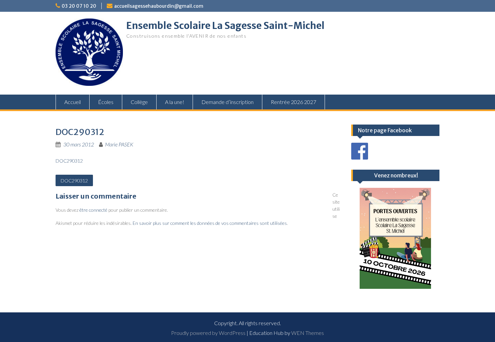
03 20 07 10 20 (79, 6)
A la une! (174, 102)
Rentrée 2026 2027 (293, 102)
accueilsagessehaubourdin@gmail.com (158, 6)
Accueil (72, 102)
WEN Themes (307, 333)
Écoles (105, 102)
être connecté (93, 210)
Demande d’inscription (227, 102)
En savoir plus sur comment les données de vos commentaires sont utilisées (210, 223)
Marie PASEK (119, 144)
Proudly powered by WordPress (208, 333)
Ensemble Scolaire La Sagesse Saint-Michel (225, 26)
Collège (139, 102)
